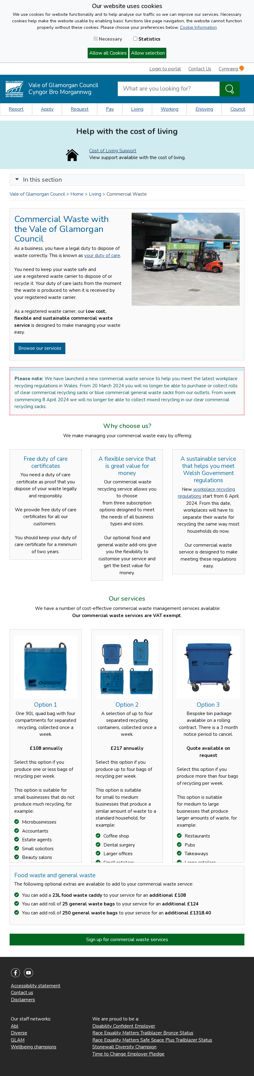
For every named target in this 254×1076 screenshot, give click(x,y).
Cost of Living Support (112, 151)
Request (80, 109)
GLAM (17, 1040)
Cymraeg (229, 69)
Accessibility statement (35, 986)
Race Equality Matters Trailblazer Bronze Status (142, 1033)
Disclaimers (23, 1000)
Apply (47, 109)
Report (16, 109)
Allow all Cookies (108, 53)
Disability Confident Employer (123, 1026)
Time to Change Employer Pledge (128, 1054)
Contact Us (199, 69)
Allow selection (148, 53)
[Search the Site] (230, 89)
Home (77, 194)
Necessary (110, 39)
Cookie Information (198, 27)
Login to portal (165, 69)
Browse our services (39, 348)
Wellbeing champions (33, 1047)
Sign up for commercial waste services (127, 939)
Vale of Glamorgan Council (37, 194)
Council (237, 109)
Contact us (22, 992)
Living (137, 109)
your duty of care (102, 255)
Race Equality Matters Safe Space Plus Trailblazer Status (152, 1040)
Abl (14, 1026)
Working (169, 109)
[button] (17, 179)
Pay (110, 109)
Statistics (148, 39)
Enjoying (204, 109)
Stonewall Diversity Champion (124, 1047)
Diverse (19, 1033)
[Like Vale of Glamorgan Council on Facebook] (15, 972)
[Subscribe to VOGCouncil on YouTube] (28, 972)
